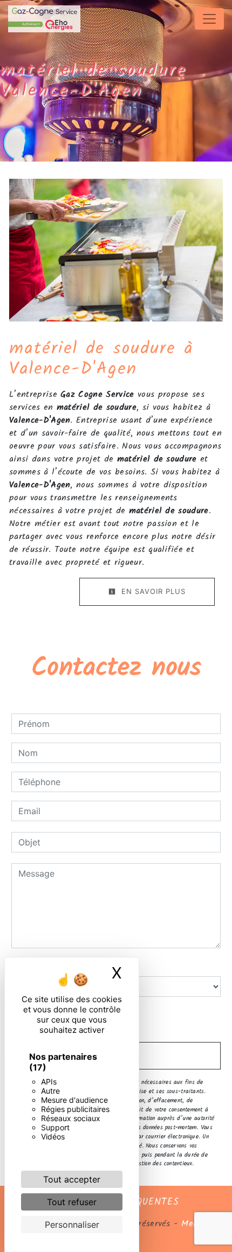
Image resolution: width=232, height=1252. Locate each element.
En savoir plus (152, 591)
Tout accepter (71, 1179)
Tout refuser (72, 1202)
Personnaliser (72, 1224)
